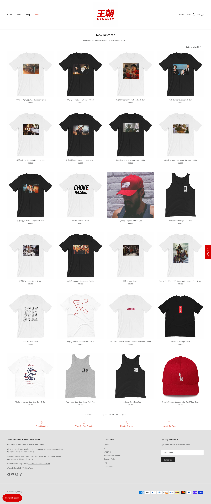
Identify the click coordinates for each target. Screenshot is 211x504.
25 (103, 415)
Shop (28, 15)
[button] (208, 252)
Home (9, 15)
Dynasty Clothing (17, 492)
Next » (123, 415)
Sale (37, 15)
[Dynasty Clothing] (105, 14)
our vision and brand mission (39, 464)
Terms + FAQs (109, 459)
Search (106, 445)
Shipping (107, 452)
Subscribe (168, 460)
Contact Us (108, 466)
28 (113, 415)
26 (106, 415)
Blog (105, 463)
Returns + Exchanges (112, 455)
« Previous (89, 415)
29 (117, 415)
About (19, 15)
